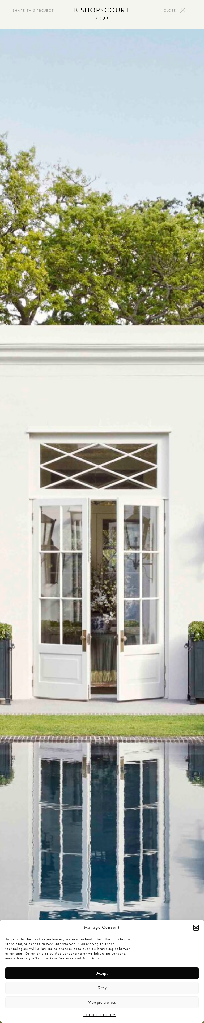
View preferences (102, 1002)
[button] (196, 927)
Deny (102, 988)
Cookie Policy (99, 1015)
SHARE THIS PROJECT (33, 10)
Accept (102, 973)
